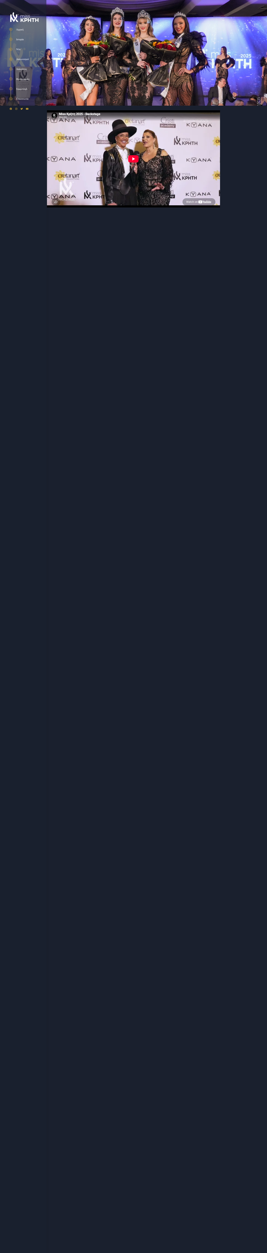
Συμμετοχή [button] (21, 89)
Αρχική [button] (19, 29)
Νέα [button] (18, 49)
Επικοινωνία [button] (22, 98)
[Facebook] (10, 108)
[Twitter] (21, 108)
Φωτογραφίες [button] (23, 79)
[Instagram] (16, 108)
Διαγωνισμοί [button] (22, 59)
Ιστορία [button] (20, 39)
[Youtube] (27, 108)
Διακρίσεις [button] (21, 69)
